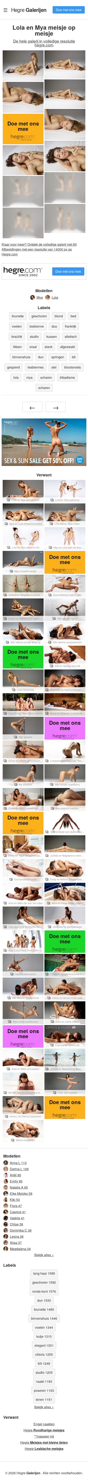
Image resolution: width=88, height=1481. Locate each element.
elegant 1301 (44, 1345)
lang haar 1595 (44, 1273)
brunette (18, 316)
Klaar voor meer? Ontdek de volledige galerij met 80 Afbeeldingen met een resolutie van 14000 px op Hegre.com (39, 249)
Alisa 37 (16, 1242)
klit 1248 (44, 1363)
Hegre (28, 9)
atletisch (71, 336)
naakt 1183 (44, 1381)
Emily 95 (16, 1181)
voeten (17, 326)
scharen (46, 377)
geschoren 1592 (44, 1282)
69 (74, 357)
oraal (33, 346)
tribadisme (67, 377)
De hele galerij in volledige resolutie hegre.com (44, 42)
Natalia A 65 (19, 1187)
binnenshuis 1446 (44, 1318)
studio (34, 336)
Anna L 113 (18, 1162)
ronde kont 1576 (44, 1291)
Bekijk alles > (44, 1255)
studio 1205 (44, 1372)
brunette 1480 (44, 1309)
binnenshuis (21, 357)
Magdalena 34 (20, 1248)
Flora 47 (16, 1205)
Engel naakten (44, 1424)
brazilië (16, 336)
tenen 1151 (44, 1399)
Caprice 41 (18, 1212)
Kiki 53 (15, 1199)
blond (59, 316)
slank (48, 346)
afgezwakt (67, 346)
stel (53, 367)
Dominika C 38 (21, 1230)
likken (17, 346)
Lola (55, 297)
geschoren (39, 316)
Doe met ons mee (68, 9)
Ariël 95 (15, 1175)
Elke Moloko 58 (21, 1193)
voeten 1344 (44, 1327)
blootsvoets (72, 367)
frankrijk (70, 326)
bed (73, 316)
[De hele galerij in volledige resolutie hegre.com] (64, 187)
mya (29, 377)
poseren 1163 (44, 1390)
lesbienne (36, 326)
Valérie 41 (17, 1218)
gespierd (13, 367)
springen (57, 357)
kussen (51, 336)
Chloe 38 (16, 1224)
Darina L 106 (19, 1169)
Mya (40, 297)
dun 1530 (44, 1300)
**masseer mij (44, 1436)
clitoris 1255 (44, 1354)
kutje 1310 (44, 1336)
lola (16, 377)
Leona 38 (17, 1236)
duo (54, 326)
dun (41, 357)
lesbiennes (36, 367)
